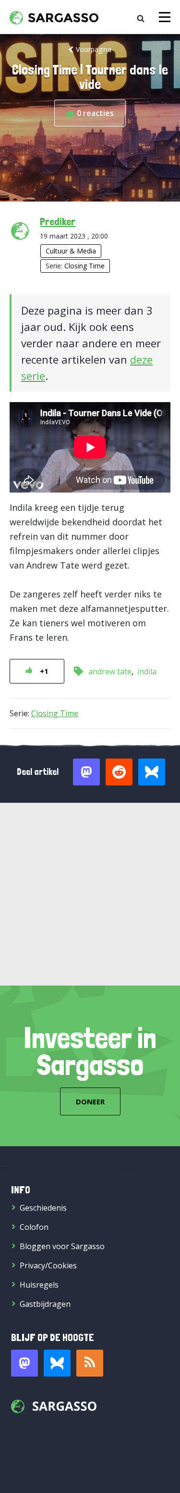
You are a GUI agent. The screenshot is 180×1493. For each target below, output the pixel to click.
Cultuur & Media (71, 250)
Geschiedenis (43, 1207)
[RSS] (89, 1363)
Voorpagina (93, 49)
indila (146, 671)
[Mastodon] (24, 1363)
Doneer (90, 1101)
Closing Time (84, 265)
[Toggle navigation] (164, 17)
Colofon (34, 1227)
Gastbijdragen (45, 1304)
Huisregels (39, 1284)
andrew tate (110, 671)
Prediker (57, 221)
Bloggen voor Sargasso (62, 1246)
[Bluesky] (57, 1363)
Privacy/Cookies (48, 1265)
